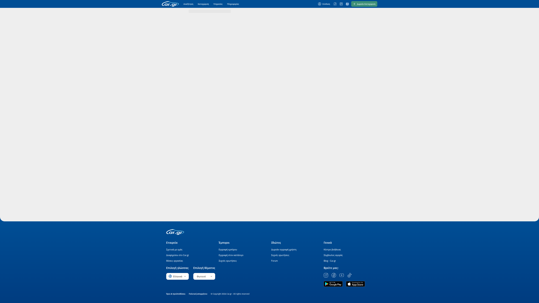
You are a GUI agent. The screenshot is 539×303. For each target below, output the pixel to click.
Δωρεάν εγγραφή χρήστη (283, 249)
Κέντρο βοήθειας (332, 249)
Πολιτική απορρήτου (198, 293)
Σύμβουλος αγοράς (333, 255)
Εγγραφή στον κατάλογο (231, 255)
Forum (274, 260)
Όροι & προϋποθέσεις (175, 293)
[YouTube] (341, 275)
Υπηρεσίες (218, 4)
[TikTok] (349, 275)
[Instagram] (326, 275)
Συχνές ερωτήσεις (228, 260)
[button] (324, 4)
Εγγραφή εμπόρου (228, 249)
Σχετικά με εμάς (174, 249)
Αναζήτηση (188, 4)
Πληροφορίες (233, 4)
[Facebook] (334, 275)
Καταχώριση (203, 4)
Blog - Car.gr (330, 260)
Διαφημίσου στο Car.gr (177, 255)
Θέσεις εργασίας (174, 260)
